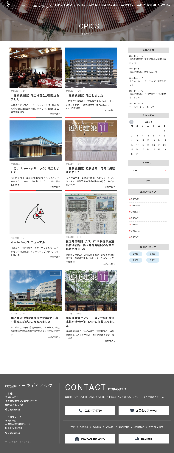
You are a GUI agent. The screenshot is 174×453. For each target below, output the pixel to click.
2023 (152, 260)
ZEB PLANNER (156, 427)
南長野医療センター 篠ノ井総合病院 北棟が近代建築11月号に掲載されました (91, 321)
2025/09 (135, 205)
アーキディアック (27, 5)
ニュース (55, 273)
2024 (135, 260)
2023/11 (135, 237)
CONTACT (166, 5)
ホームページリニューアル (28, 242)
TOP (57, 5)
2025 (152, 254)
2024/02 (135, 224)
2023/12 (135, 230)
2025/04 (135, 211)
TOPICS (68, 5)
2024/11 (135, 218)
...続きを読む (54, 114)
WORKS (81, 5)
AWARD (93, 5)
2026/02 (135, 199)
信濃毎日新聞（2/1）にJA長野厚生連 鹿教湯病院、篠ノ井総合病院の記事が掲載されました (91, 245)
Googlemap (14, 409)
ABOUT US (127, 5)
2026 (135, 254)
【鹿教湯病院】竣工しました (84, 95)
